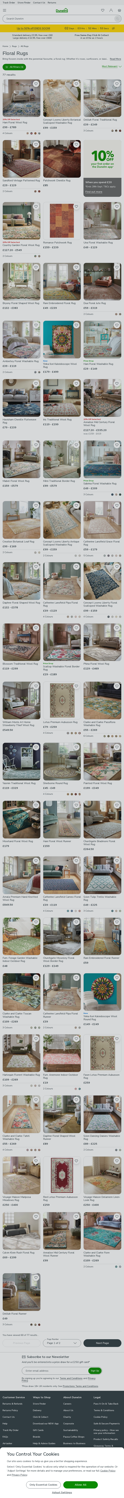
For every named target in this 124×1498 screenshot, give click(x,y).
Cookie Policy (107, 1471)
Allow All (80, 1485)
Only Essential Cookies (43, 1485)
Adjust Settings (62, 1492)
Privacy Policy (19, 1475)
